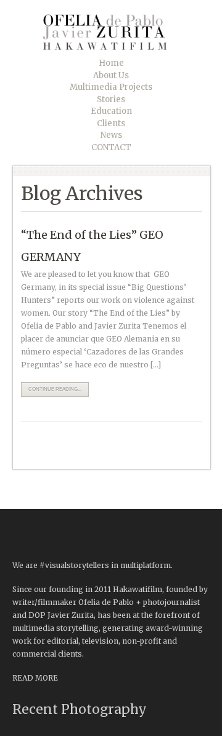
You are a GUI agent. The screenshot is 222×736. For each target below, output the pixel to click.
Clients (111, 123)
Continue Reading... (54, 389)
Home (111, 63)
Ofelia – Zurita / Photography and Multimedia (114, 32)
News (111, 135)
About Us (111, 75)
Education (111, 111)
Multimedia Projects (111, 87)
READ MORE (35, 677)
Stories (111, 99)
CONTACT (111, 147)
